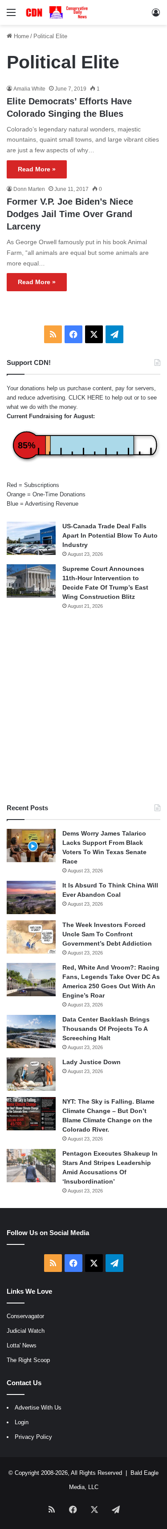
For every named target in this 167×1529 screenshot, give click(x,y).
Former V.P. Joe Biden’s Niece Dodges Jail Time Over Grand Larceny (70, 214)
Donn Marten (29, 189)
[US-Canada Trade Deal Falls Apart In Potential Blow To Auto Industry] (31, 538)
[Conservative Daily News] (58, 12)
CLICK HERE (86, 397)
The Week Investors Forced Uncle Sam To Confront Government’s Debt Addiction (107, 934)
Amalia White (29, 89)
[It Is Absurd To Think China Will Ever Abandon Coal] (31, 897)
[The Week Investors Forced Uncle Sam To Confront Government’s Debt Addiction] (31, 937)
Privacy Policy (33, 1437)
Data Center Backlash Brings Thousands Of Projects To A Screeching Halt (106, 1029)
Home (20, 36)
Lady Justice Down (91, 1062)
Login (22, 1422)
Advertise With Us (38, 1407)
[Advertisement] (83, 706)
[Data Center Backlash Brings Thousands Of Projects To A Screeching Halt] (31, 1031)
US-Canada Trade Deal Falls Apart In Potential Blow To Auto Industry (110, 535)
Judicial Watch (26, 1330)
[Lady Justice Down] (31, 1074)
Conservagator (25, 1316)
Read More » (37, 169)
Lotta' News (22, 1345)
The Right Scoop (28, 1360)
